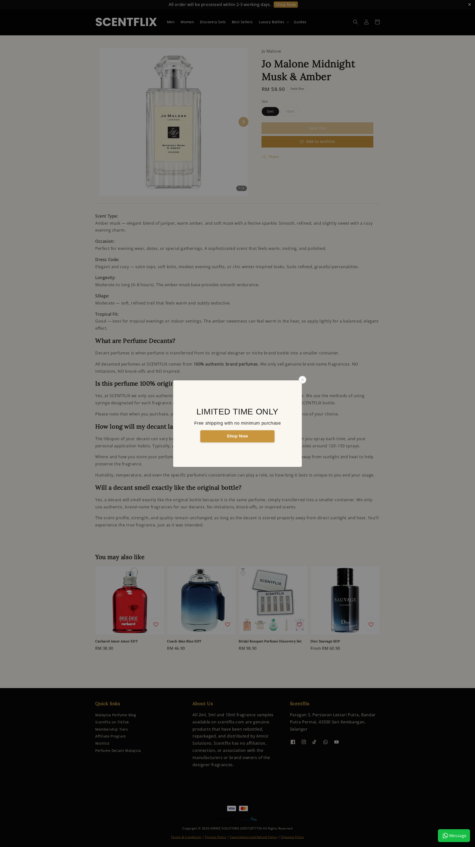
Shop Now (237, 436)
